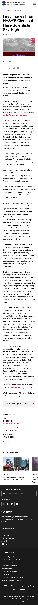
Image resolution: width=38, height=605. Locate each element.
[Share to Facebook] (5, 68)
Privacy (21, 586)
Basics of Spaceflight (8, 557)
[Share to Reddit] (14, 68)
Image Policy (30, 586)
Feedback (22, 590)
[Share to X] (9, 68)
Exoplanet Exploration (9, 566)
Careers (4, 532)
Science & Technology (9, 538)
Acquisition (5, 541)
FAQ (14, 590)
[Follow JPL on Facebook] (3, 504)
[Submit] (4, 494)
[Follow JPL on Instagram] (12, 504)
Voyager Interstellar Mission (11, 580)
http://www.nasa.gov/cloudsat (16, 115)
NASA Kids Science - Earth (10, 560)
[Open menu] (35, 3)
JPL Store (4, 544)
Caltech (13, 586)
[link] (19, 47)
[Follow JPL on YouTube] (16, 504)
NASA (6, 586)
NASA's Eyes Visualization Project (13, 577)
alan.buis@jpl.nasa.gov (11, 423)
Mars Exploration (7, 569)
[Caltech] (6, 511)
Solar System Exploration (10, 571)
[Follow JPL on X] (8, 504)
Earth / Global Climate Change (12, 563)
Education (5, 535)
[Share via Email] (18, 68)
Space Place (5, 574)
